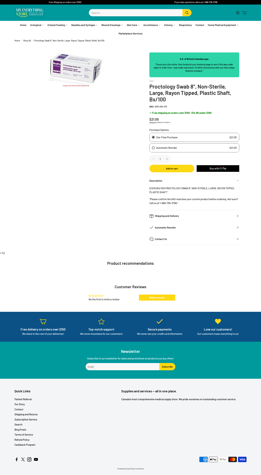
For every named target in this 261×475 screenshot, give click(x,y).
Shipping (152, 122)
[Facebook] (16, 459)
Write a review (157, 297)
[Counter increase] (167, 159)
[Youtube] (36, 459)
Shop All (27, 40)
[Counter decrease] (153, 159)
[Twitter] (23, 459)
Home (17, 40)
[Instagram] (29, 459)
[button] (140, 12)
